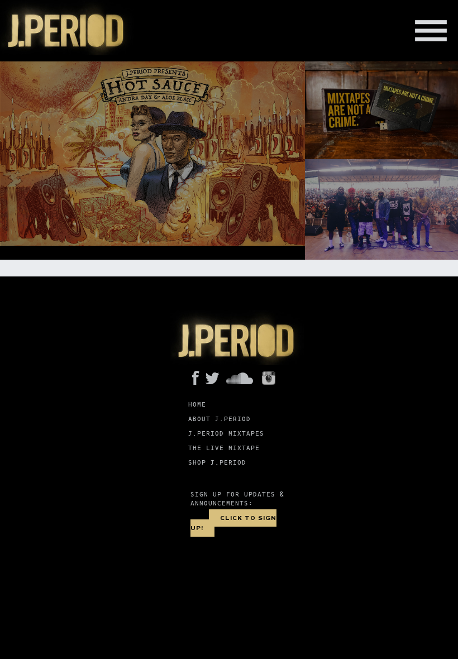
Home (197, 405)
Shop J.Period (217, 463)
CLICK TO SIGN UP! (233, 523)
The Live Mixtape (224, 448)
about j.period (219, 419)
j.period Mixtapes (226, 434)
